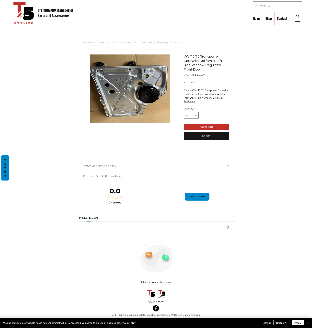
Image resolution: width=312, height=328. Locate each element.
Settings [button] (267, 322)
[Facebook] (156, 308)
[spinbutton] (191, 115)
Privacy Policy (128, 322)
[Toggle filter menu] (228, 227)
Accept (297, 322)
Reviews (5, 167)
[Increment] (196, 115)
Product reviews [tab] (88, 218)
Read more (189, 101)
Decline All (281, 322)
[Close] (308, 322)
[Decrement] (186, 115)
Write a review (197, 196)
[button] (297, 18)
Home (86, 42)
